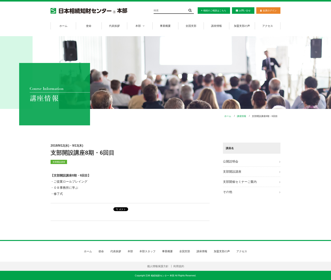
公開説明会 (230, 161)
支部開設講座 (232, 171)
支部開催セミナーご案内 (240, 181)
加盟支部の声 (242, 25)
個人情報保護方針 (158, 266)
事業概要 (165, 25)
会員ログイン (270, 10)
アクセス (267, 25)
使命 (88, 25)
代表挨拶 (114, 25)
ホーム (63, 25)
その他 (227, 191)
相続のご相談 (214, 10)
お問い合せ (245, 10)
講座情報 (216, 25)
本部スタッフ (147, 251)
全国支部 (191, 25)
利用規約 (178, 266)
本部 (138, 25)
